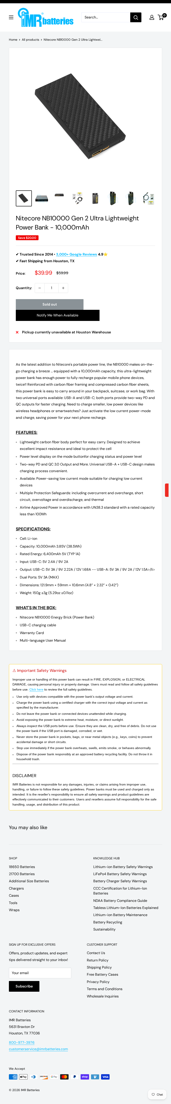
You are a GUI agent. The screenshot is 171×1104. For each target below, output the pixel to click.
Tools (13, 903)
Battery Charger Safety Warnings (120, 881)
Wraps (14, 910)
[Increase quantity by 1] (63, 288)
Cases (14, 895)
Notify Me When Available (57, 315)
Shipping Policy (99, 967)
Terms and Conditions (104, 989)
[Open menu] (11, 17)
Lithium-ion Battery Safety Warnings (123, 866)
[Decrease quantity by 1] (39, 288)
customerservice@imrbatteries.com (38, 1049)
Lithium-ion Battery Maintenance (120, 915)
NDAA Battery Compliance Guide (120, 900)
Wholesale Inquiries (103, 996)
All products (30, 40)
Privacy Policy (98, 981)
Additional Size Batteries (29, 881)
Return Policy (97, 960)
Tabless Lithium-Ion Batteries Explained (125, 907)
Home (13, 40)
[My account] (152, 17)
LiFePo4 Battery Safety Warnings (120, 874)
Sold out (50, 304)
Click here (36, 689)
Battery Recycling (107, 922)
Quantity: (24, 288)
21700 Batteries (22, 874)
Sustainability (104, 929)
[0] (161, 17)
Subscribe (24, 986)
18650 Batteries (22, 866)
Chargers (16, 888)
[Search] (135, 17)
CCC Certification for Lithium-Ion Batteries (120, 891)
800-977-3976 (22, 1042)
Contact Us (96, 953)
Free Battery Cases (102, 974)
